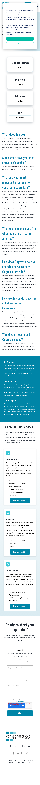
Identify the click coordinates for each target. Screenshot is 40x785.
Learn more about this (20, 501)
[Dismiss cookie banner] (33, 7)
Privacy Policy (21, 701)
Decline (20, 44)
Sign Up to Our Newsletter (20, 746)
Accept (20, 39)
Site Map (28, 763)
